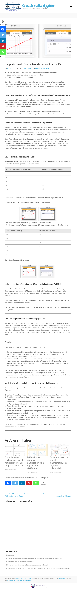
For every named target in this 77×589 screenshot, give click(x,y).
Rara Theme (61, 578)
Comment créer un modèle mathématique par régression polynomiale (59, 462)
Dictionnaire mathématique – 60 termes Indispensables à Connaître (27, 565)
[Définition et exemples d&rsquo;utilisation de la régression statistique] (37, 450)
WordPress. (10, 580)
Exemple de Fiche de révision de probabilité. (20, 561)
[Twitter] (15, 482)
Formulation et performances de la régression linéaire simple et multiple (14, 461)
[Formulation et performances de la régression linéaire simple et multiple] (15, 450)
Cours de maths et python (38, 5)
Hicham (9, 68)
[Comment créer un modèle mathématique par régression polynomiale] (60, 450)
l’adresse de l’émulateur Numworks (55, 395)
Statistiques (27, 68)
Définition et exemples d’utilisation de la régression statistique (35, 462)
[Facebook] (8, 482)
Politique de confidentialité (23, 580)
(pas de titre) (10, 555)
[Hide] (1, 56)
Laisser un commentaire (42, 68)
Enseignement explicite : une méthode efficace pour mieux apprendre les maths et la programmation (38, 568)
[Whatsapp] (36, 482)
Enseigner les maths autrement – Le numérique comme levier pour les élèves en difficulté (34, 558)
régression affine (13, 100)
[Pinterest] (29, 482)
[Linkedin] (22, 482)
